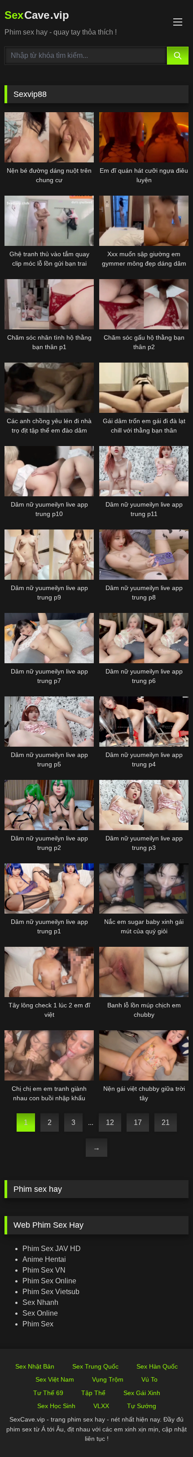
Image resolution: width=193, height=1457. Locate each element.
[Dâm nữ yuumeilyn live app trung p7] (49, 638)
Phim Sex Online (49, 1281)
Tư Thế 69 (48, 1392)
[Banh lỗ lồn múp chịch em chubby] (144, 972)
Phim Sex (37, 1324)
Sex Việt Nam (54, 1379)
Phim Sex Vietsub (50, 1291)
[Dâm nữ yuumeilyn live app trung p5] (49, 721)
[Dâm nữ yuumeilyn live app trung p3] (144, 805)
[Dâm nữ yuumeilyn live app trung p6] (144, 638)
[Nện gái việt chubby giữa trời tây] (144, 1055)
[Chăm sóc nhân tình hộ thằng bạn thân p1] (49, 304)
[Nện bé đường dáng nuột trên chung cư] (49, 137)
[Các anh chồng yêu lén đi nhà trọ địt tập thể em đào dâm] (49, 388)
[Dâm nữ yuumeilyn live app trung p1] (49, 888)
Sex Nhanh (40, 1302)
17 (138, 1122)
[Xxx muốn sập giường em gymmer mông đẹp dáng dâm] (144, 221)
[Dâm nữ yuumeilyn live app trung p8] (144, 554)
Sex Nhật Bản (34, 1366)
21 (166, 1122)
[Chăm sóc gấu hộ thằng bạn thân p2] (144, 304)
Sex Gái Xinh (141, 1392)
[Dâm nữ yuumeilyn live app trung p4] (144, 721)
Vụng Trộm (107, 1379)
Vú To (149, 1379)
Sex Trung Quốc (95, 1366)
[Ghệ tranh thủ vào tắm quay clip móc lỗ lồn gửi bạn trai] (49, 221)
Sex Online (40, 1313)
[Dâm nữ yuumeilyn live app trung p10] (49, 471)
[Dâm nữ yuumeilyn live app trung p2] (49, 805)
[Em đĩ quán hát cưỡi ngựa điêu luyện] (144, 137)
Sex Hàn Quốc (157, 1366)
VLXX (101, 1405)
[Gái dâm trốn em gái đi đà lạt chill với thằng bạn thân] (144, 388)
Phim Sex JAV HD (51, 1248)
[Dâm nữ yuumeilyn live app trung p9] (49, 554)
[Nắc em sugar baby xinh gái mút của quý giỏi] (144, 888)
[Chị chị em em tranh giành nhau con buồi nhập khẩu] (49, 1055)
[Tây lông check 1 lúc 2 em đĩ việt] (49, 972)
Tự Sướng (141, 1405)
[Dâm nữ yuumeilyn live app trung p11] (144, 471)
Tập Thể (93, 1392)
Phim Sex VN (44, 1270)
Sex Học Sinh (56, 1405)
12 (110, 1122)
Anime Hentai (44, 1259)
